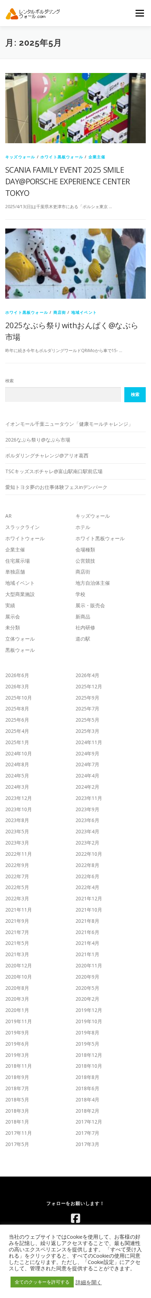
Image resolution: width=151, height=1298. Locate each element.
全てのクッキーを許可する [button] (42, 1282)
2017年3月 (87, 1144)
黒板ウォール (20, 650)
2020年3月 (17, 998)
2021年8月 (87, 921)
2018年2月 (87, 1110)
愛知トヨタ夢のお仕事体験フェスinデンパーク (56, 487)
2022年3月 (17, 898)
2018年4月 (87, 1099)
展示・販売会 (90, 605)
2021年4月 (87, 943)
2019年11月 (18, 1021)
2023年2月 (87, 842)
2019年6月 (17, 1043)
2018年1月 (17, 1121)
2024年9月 (87, 753)
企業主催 (97, 156)
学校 (80, 594)
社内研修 (85, 627)
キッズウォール (20, 156)
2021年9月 (17, 921)
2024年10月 (18, 753)
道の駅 (83, 638)
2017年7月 (87, 1133)
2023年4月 (87, 831)
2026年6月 (17, 675)
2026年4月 (87, 675)
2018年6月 (87, 1088)
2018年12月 (89, 1055)
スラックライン (22, 527)
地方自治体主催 (93, 583)
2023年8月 (17, 820)
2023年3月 (17, 842)
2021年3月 (17, 954)
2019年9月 (17, 1032)
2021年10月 (89, 909)
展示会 (12, 616)
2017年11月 (18, 1133)
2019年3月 (17, 1055)
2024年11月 (89, 742)
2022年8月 (87, 865)
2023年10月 (18, 809)
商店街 (59, 312)
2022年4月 (87, 887)
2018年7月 (17, 1088)
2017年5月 (17, 1144)
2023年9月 (87, 809)
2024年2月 (87, 786)
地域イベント (84, 312)
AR (8, 515)
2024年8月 (17, 764)
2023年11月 (89, 798)
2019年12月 (89, 1010)
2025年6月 (17, 719)
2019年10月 (89, 1021)
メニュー (139, 13)
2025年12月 (89, 686)
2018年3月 (17, 1110)
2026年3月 (17, 686)
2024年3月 (17, 786)
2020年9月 (87, 976)
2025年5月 (87, 719)
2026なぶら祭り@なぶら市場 (37, 439)
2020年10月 (18, 976)
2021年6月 (87, 932)
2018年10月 (89, 1065)
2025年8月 (17, 708)
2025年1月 (17, 742)
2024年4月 (87, 775)
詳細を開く (89, 1282)
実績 (10, 605)
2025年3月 (87, 731)
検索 (9, 381)
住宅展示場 (17, 560)
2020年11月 (89, 965)
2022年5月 (17, 887)
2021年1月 (87, 954)
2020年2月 (87, 998)
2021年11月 (18, 909)
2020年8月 (17, 988)
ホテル (83, 527)
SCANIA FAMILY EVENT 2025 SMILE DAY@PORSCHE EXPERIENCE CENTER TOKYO (67, 181)
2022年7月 (17, 876)
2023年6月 (87, 820)
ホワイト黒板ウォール (61, 156)
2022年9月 (17, 865)
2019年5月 (87, 1043)
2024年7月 (87, 764)
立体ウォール (20, 638)
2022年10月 (89, 853)
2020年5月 (87, 988)
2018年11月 (18, 1065)
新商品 (83, 616)
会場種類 (85, 549)
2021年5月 (17, 943)
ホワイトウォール (25, 538)
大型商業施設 (20, 594)
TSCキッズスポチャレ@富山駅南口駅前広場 (54, 471)
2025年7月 (87, 708)
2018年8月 (87, 1077)
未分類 (12, 627)
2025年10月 (18, 697)
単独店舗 (15, 571)
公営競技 (85, 560)
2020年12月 (18, 965)
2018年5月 (17, 1099)
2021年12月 (89, 898)
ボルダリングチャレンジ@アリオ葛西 (46, 455)
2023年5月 (17, 831)
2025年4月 (17, 731)
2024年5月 (17, 775)
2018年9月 (17, 1077)
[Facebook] (75, 1218)
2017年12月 (89, 1121)
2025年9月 (87, 697)
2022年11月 (18, 853)
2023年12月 (18, 798)
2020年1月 (17, 1010)
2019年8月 (87, 1032)
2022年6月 (87, 876)
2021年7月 (17, 932)
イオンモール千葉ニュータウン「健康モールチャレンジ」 (69, 423)
